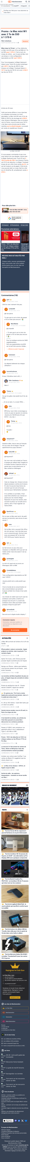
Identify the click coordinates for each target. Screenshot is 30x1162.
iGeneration (9, 1017)
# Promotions (5, 6)
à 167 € (6, 66)
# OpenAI (24, 6)
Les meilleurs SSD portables (11, 1041)
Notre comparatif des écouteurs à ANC (14, 1045)
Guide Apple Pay (5, 1100)
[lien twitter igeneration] (22, 1121)
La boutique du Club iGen (8, 1030)
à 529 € (24, 118)
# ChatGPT (15, 6)
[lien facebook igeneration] (19, 1121)
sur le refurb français (14, 126)
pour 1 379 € (10, 52)
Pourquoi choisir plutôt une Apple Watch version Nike (14, 1102)
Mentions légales (5, 1129)
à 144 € (25, 70)
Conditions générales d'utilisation (10, 1131)
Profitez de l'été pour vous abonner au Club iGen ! (16, 11)
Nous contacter (5, 1138)
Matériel (25, 41)
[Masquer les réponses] (2, 337)
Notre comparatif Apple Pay (11, 1043)
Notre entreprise (5, 1136)
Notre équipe (4, 1134)
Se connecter (15, 630)
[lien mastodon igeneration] (16, 1121)
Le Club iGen (8, 1008)
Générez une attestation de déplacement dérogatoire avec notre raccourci (12, 1112)
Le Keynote (4, 1028)
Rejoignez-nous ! (15, 997)
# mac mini (24, 225)
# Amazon (5, 225)
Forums (3, 1025)
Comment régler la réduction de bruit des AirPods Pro (14, 1108)
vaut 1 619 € (18, 58)
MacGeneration (10, 1012)
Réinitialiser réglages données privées (15, 1150)
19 (17, 42)
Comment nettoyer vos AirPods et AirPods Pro (13, 1098)
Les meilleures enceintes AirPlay (12, 1038)
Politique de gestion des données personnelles (14, 1133)
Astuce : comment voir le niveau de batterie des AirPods (14, 1105)
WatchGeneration (10, 1021)
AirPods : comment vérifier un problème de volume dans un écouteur (13, 1095)
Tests (4, 810)
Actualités (6, 638)
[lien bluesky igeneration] (26, 1121)
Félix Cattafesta (6, 41)
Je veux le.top (5, 1026)
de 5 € (24, 164)
